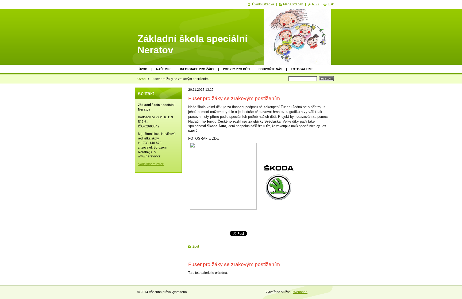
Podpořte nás (270, 69)
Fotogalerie (302, 69)
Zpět (195, 246)
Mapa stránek (293, 4)
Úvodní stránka (263, 4)
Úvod (143, 69)
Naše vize (163, 69)
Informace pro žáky (197, 69)
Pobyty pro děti (236, 69)
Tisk (331, 4)
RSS (315, 4)
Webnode (300, 292)
